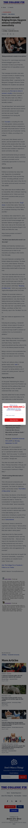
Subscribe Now (14, 420)
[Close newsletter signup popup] (23, 405)
